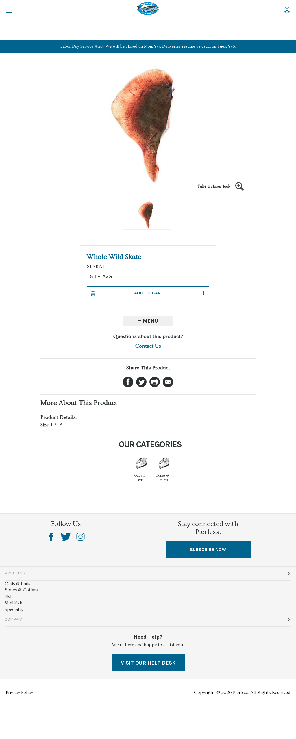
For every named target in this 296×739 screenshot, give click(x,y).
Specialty (14, 609)
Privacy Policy (19, 692)
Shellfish (14, 603)
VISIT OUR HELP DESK (148, 663)
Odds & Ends (17, 583)
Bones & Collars (21, 590)
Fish (9, 596)
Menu (150, 321)
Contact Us (148, 346)
